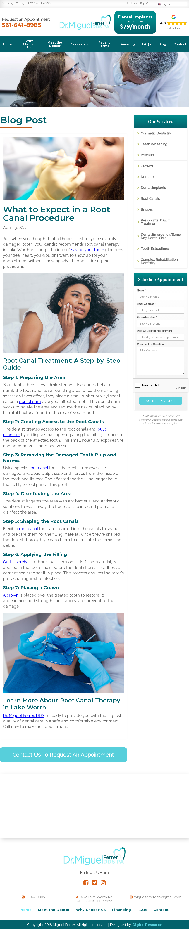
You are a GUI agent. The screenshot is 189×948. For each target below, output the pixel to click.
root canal (38, 467)
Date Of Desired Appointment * (155, 330)
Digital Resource (147, 925)
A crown (10, 595)
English (165, 4)
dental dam (30, 401)
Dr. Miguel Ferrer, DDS (23, 715)
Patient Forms (104, 44)
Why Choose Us (29, 44)
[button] (80, 44)
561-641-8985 (21, 25)
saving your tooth (87, 249)
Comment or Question (150, 344)
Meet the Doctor (54, 44)
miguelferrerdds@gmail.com (157, 897)
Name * (141, 290)
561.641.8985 (35, 897)
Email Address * (146, 303)
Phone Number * (147, 317)
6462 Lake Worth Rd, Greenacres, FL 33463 (95, 899)
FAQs (146, 44)
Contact (179, 44)
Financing (127, 44)
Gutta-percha (15, 561)
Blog (162, 44)
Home (8, 44)
